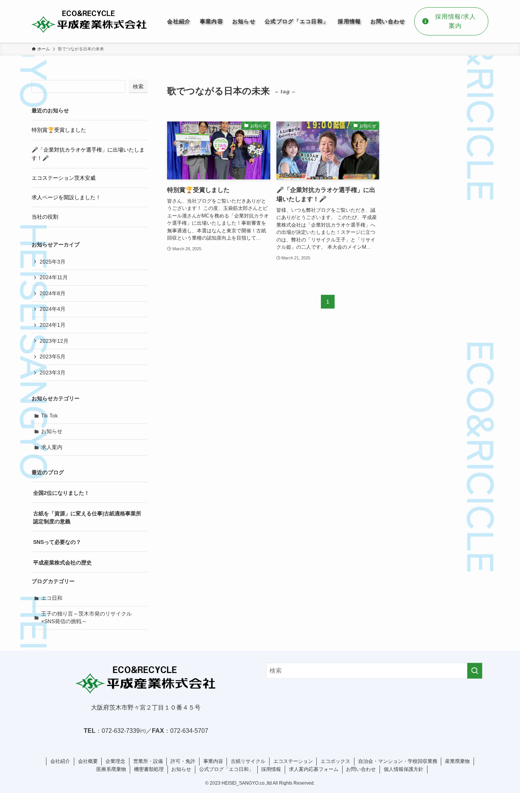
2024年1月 (52, 325)
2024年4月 (52, 309)
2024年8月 (52, 293)
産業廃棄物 (457, 761)
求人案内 (51, 447)
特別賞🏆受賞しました (59, 130)
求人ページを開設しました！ (66, 197)
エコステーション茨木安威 (64, 178)
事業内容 (213, 761)
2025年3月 (52, 262)
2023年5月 (52, 356)
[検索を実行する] (474, 671)
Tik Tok (49, 415)
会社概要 (88, 761)
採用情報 (271, 769)
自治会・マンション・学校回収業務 (397, 761)
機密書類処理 (149, 769)
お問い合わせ (361, 769)
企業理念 (115, 761)
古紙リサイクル (248, 761)
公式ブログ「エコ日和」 (226, 769)
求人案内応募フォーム (313, 769)
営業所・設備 (148, 761)
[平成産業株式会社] (89, 21)
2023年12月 (54, 341)
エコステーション (293, 761)
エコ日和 (51, 598)
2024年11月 (54, 277)
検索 (138, 86)
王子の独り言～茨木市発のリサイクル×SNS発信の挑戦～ (86, 617)
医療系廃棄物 (111, 769)
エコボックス (335, 761)
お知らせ (51, 431)
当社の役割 (45, 217)
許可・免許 (183, 761)
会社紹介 (60, 761)
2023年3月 (52, 372)
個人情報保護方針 (403, 769)
